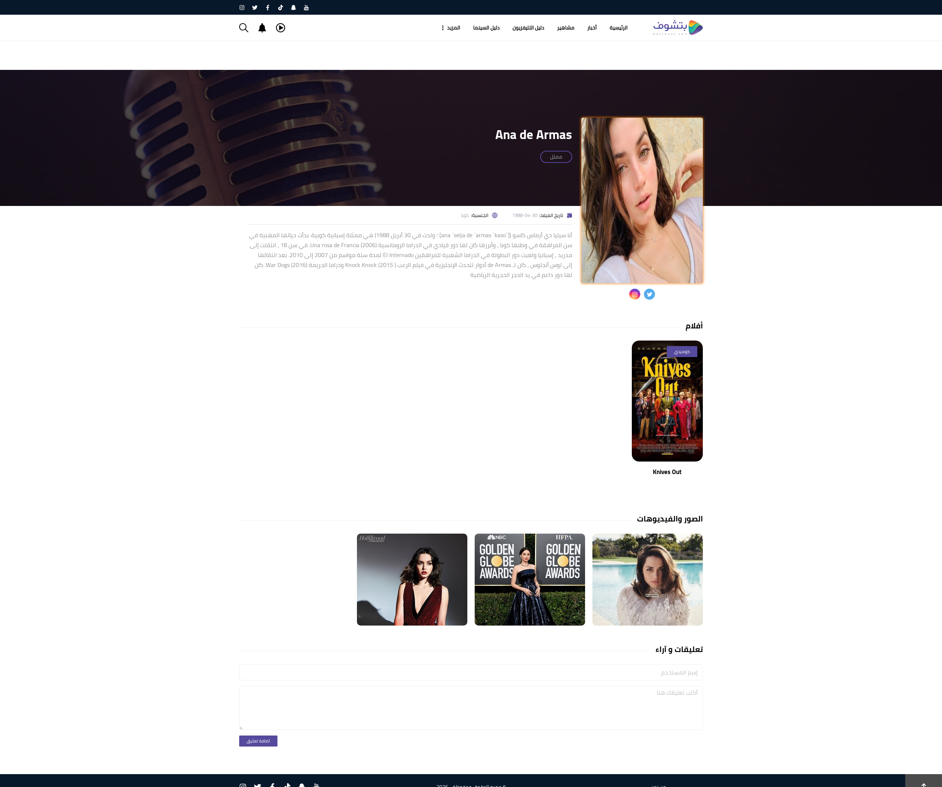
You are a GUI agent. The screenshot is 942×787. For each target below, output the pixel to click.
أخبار (592, 27)
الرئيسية (619, 27)
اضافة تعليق (258, 741)
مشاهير (565, 27)
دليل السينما (486, 27)
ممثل (556, 156)
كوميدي (682, 351)
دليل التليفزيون (528, 27)
